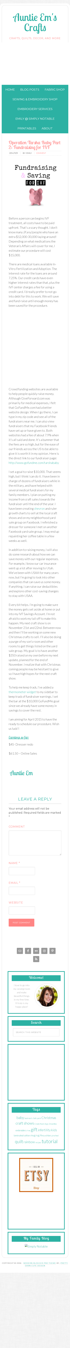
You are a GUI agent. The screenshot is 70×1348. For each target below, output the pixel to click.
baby (20, 1118)
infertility (44, 1130)
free (28, 1130)
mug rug (35, 1135)
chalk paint (37, 1118)
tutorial (50, 1141)
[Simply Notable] (36, 1246)
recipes (38, 1142)
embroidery (21, 1130)
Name (14, 863)
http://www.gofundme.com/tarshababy (34, 463)
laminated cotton (22, 1135)
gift (34, 1129)
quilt (19, 1141)
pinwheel (55, 1135)
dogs (46, 1124)
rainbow (29, 1142)
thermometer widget (22, 692)
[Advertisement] (35, 63)
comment (41, 153)
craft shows (25, 1123)
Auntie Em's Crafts (35, 22)
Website (16, 902)
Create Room (39, 1124)
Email (14, 882)
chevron (39, 508)
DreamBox (53, 1124)
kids (54, 1130)
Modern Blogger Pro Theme (39, 1263)
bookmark (28, 1118)
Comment (17, 826)
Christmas (48, 1118)
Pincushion (45, 1135)
